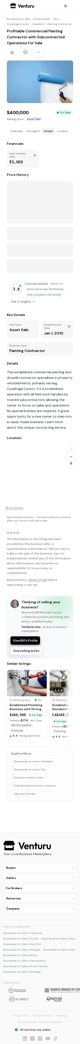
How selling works (26, 651)
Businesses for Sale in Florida (20, 938)
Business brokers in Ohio (29, 777)
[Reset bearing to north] (70, 463)
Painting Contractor (59, 24)
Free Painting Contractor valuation (35, 785)
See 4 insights (21, 301)
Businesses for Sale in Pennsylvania (24, 960)
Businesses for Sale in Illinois (20, 955)
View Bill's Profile (25, 640)
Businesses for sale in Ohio (30, 769)
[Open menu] (65, 6)
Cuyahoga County (18, 24)
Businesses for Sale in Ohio (59, 949)
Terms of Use (38, 580)
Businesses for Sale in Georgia (21, 949)
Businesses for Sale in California (22, 933)
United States (41, 19)
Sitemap (62, 1015)
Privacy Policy (21, 1015)
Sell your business (25, 794)
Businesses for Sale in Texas (58, 938)
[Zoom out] (70, 456)
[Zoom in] (70, 449)
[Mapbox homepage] (14, 508)
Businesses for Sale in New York (22, 944)
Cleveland (38, 24)
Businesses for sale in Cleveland (33, 761)
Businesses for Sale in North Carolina (25, 966)
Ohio (56, 19)
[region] (40, 478)
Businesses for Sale (18, 19)
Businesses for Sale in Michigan (22, 972)
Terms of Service (43, 1015)
